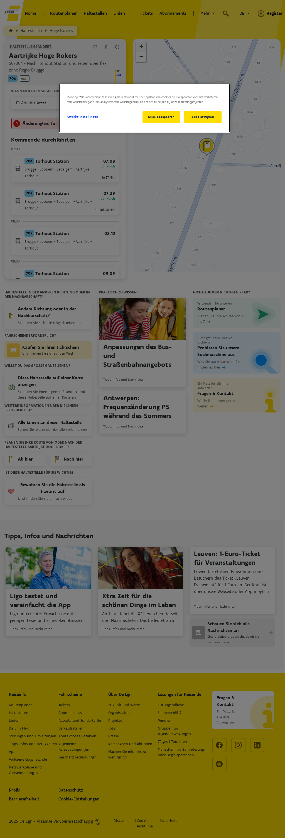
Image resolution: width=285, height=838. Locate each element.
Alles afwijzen (202, 117)
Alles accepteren (161, 117)
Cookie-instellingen (83, 116)
